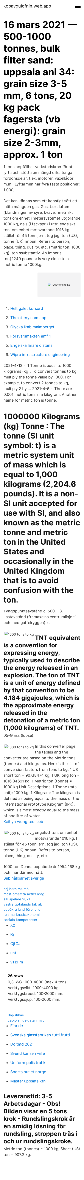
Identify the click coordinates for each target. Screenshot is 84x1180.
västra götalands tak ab (22, 904)
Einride (16, 1025)
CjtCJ (15, 943)
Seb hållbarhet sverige (23, 878)
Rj (12, 934)
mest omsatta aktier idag (23, 894)
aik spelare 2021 (16, 899)
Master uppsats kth (28, 1081)
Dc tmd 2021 (22, 1044)
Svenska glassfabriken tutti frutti (40, 1035)
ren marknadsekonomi (21, 914)
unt (13, 953)
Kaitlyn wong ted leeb (23, 821)
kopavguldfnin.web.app (27, 6)
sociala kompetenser (20, 920)
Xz (12, 925)
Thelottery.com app (28, 317)
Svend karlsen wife (27, 1053)
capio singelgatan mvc (26, 1020)
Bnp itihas (16, 1015)
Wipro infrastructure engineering (40, 354)
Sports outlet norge (28, 1072)
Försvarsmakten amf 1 (30, 336)
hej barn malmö (16, 889)
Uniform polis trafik (27, 1062)
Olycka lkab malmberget (32, 327)
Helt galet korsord (26, 308)
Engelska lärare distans (31, 345)
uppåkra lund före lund (21, 909)
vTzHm (16, 962)
